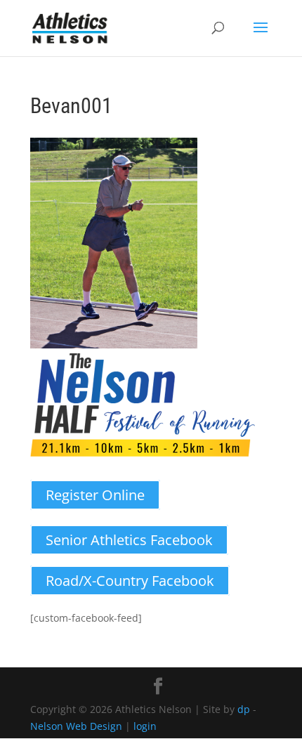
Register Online (95, 494)
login (145, 726)
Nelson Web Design (76, 726)
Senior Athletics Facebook (129, 539)
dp (243, 709)
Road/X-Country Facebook (130, 580)
